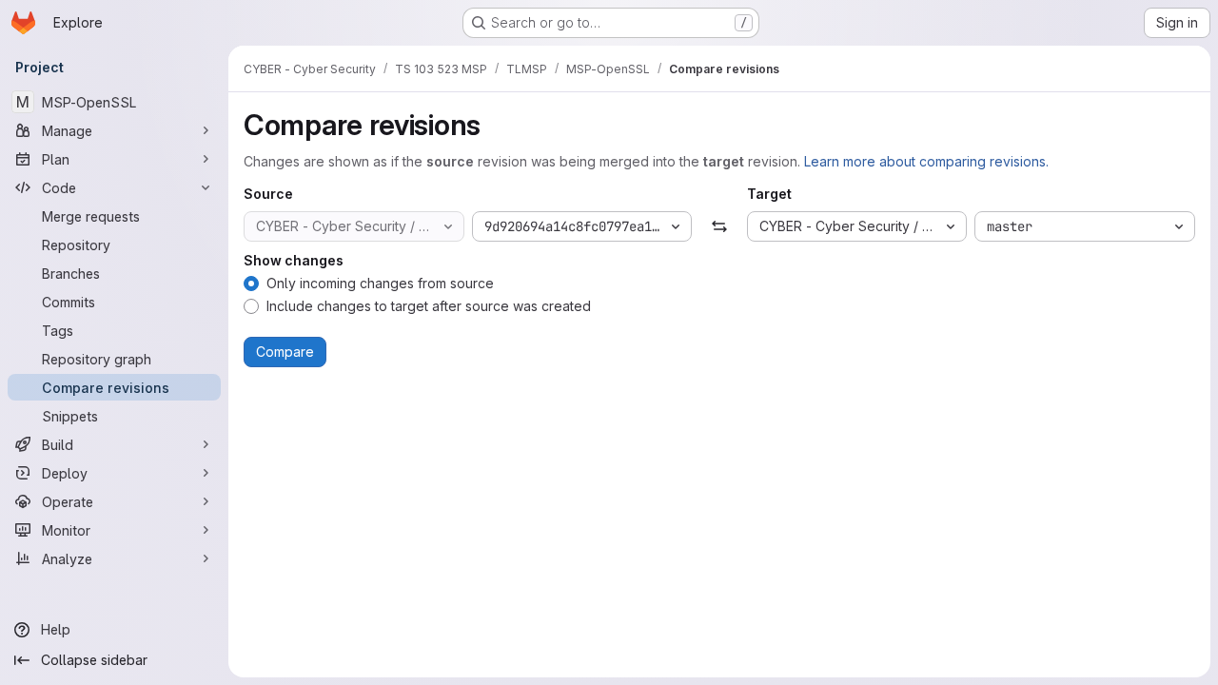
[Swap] (718, 226)
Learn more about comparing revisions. (926, 161)
